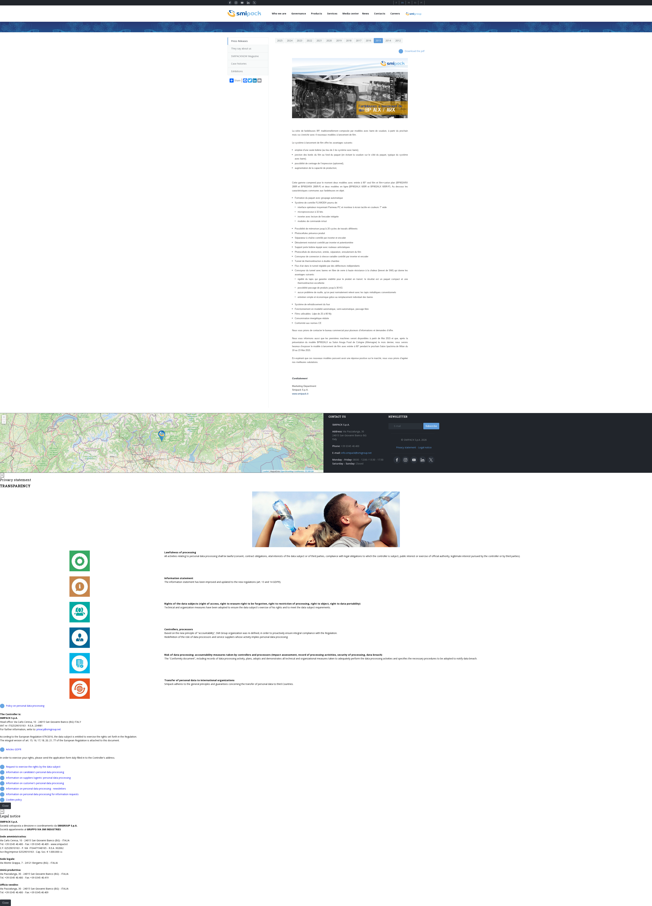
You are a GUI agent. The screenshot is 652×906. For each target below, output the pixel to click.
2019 (339, 40)
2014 (388, 40)
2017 (358, 40)
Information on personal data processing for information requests (42, 794)
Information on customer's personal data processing (35, 783)
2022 (309, 40)
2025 (280, 40)
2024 (289, 40)
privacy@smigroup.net (49, 729)
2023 (299, 40)
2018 (348, 40)
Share (237, 80)
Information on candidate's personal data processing (35, 772)
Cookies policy (14, 799)
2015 (378, 40)
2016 (368, 40)
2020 (329, 40)
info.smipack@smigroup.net (356, 452)
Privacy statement (406, 447)
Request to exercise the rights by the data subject (33, 766)
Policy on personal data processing (25, 705)
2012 (398, 40)
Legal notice (425, 447)
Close (5, 805)
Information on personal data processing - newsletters (36, 788)
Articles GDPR (13, 749)
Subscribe (431, 426)
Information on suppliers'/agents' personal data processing (38, 777)
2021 (319, 40)
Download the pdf (414, 51)
